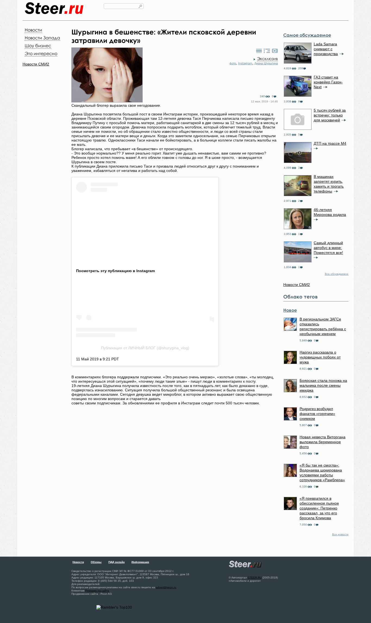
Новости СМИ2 (36, 64)
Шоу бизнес (38, 45)
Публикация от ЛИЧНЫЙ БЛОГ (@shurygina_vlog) (145, 348)
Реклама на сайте (97, 590)
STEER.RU (255, 577)
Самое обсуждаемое (307, 35)
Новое (290, 310)
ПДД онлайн (116, 562)
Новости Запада (42, 37)
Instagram (245, 63)
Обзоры (96, 562)
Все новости (340, 534)
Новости (33, 30)
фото (232, 63)
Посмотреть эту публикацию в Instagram (115, 271)
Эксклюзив (267, 58)
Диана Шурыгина (266, 63)
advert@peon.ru (166, 587)
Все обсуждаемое (336, 273)
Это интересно (41, 53)
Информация (140, 562)
